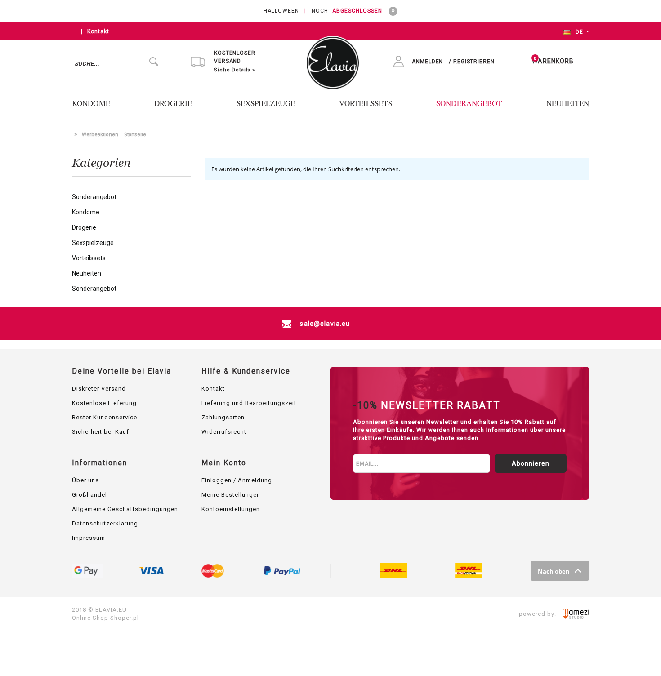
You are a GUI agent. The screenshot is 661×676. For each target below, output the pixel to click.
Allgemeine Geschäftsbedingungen (125, 509)
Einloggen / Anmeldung (236, 480)
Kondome (85, 212)
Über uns (85, 480)
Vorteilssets (89, 258)
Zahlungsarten (223, 417)
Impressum (88, 537)
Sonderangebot (94, 196)
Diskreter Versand (99, 388)
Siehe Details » (234, 70)
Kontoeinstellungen (230, 509)
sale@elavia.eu (324, 323)
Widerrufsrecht (223, 431)
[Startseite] (333, 58)
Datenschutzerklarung (105, 523)
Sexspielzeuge (93, 242)
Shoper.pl (124, 617)
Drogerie (84, 227)
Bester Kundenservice (104, 417)
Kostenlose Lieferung (104, 403)
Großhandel (89, 494)
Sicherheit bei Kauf (100, 431)
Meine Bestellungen (230, 494)
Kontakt (98, 31)
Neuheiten (86, 273)
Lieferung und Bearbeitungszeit (248, 403)
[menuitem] (96, 103)
